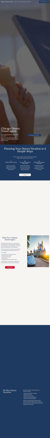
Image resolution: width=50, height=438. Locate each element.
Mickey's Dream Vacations (7, 1)
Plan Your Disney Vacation (44, 1)
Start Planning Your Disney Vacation (25, 174)
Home (15, 1)
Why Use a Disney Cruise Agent (21, 1)
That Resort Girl (28, 1)
